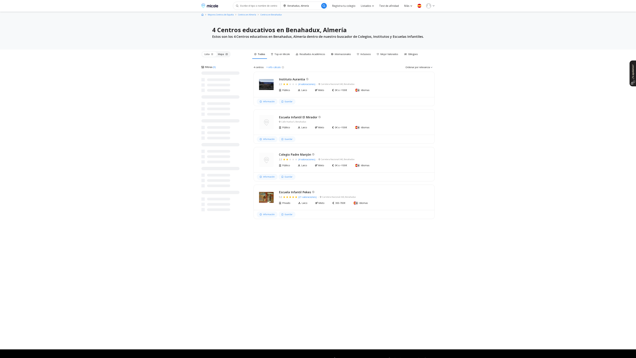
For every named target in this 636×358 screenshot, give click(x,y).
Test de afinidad (389, 6)
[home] (202, 14)
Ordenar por (412, 67)
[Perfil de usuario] (430, 5)
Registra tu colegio (343, 6)
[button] (419, 6)
